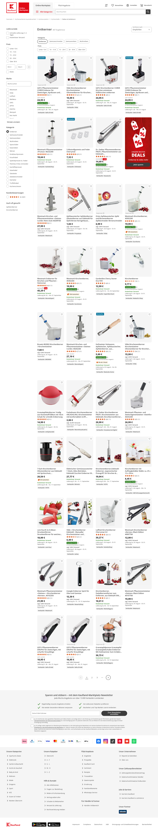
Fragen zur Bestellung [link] (54, 789)
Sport (11, 788)
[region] (20, 113)
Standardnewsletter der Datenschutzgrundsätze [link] (47, 720)
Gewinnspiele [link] (89, 780)
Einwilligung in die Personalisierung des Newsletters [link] (48, 727)
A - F (48, 760)
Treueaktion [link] (88, 776)
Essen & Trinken (15, 797)
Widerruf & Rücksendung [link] (56, 793)
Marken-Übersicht (15, 801)
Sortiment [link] (87, 768)
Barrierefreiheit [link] (147, 824)
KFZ (10, 792)
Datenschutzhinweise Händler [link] (132, 777)
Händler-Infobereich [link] (91, 805)
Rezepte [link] (87, 772)
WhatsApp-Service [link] (90, 792)
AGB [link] (107, 824)
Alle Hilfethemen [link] (53, 785)
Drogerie (12, 784)
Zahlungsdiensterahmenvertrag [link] (133, 773)
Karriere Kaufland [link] (128, 794)
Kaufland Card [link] (89, 764)
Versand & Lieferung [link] (54, 805)
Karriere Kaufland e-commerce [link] (133, 798)
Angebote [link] (87, 756)
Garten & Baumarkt (16, 764)
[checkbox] (18, 34)
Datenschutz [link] (98, 824)
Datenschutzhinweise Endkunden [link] (134, 781)
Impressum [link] (76, 824)
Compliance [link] (87, 824)
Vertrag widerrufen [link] (53, 797)
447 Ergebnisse (59, 30)
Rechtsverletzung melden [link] (56, 810)
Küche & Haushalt (15, 768)
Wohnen (12, 776)
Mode (11, 780)
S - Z (48, 772)
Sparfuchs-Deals (15, 756)
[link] (64, 5)
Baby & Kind (13, 772)
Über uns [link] (125, 760)
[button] (42, 41)
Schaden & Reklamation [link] (55, 801)
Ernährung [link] (88, 784)
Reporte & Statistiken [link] (129, 756)
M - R (48, 768)
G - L (48, 764)
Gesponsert (41, 85)
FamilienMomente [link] (90, 788)
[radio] (18, 48)
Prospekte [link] (87, 760)
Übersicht (50, 756)
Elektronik (12, 760)
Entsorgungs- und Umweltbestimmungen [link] (125, 824)
